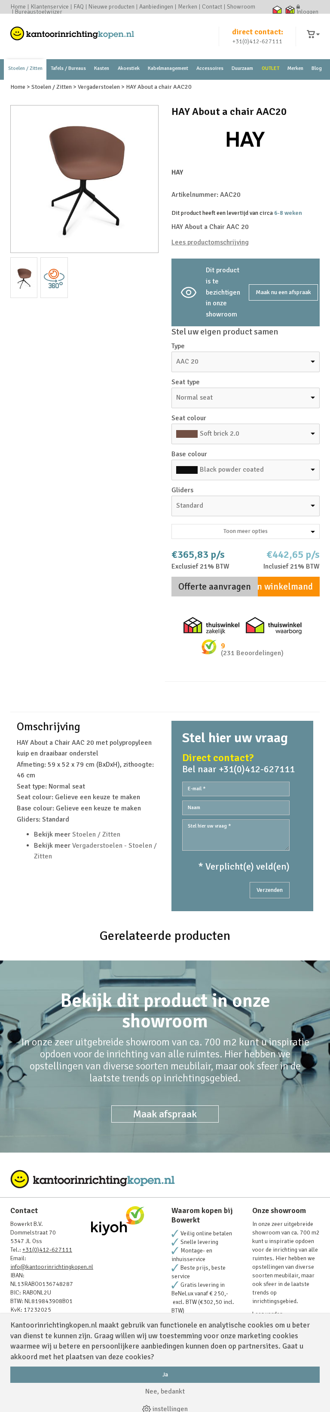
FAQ (78, 6)
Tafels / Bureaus (68, 68)
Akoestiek (129, 68)
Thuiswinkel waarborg (276, 9)
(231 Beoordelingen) (252, 653)
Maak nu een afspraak (283, 292)
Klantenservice (50, 6)
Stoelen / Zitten (25, 68)
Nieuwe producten (111, 6)
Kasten (101, 68)
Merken (187, 6)
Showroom (241, 6)
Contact (212, 6)
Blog (317, 68)
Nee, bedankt (165, 1391)
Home (18, 6)
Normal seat (194, 397)
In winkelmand (283, 586)
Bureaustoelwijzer (38, 12)
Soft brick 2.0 (219, 433)
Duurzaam (242, 68)
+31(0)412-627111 (257, 41)
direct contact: (257, 31)
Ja (165, 1374)
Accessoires (209, 68)
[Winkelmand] (313, 34)
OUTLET (270, 68)
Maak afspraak (165, 1114)
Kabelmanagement (168, 68)
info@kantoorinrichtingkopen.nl (51, 1266)
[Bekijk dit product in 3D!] (53, 277)
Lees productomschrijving (210, 242)
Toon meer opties (245, 531)
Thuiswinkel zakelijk (289, 9)
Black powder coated (232, 469)
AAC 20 (187, 361)
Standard (189, 505)
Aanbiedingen (156, 6)
